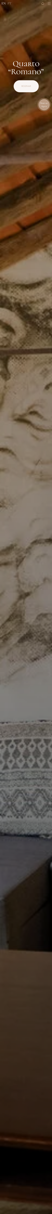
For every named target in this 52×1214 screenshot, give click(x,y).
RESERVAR (26, 86)
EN (3, 3)
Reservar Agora (44, 104)
